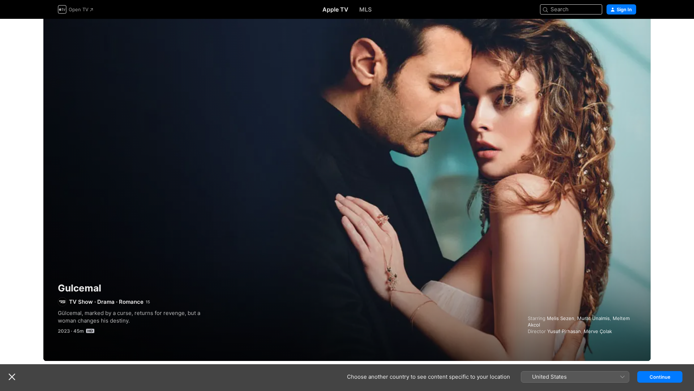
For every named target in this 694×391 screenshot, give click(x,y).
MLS (365, 9)
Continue (660, 377)
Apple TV (335, 9)
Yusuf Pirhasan (564, 331)
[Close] (12, 377)
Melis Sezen (560, 318)
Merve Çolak (598, 331)
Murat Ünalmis (593, 318)
